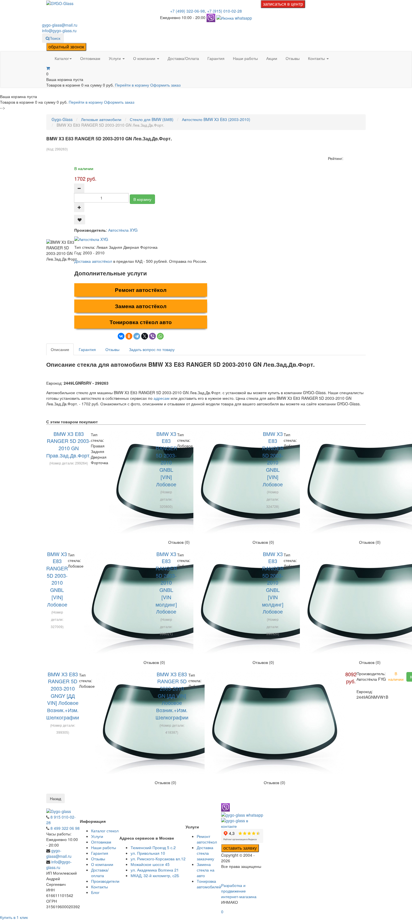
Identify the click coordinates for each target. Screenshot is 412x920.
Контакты (317, 58)
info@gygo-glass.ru (59, 30)
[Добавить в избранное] (79, 219)
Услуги (115, 58)
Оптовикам (90, 58)
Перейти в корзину (132, 85)
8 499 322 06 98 (65, 828)
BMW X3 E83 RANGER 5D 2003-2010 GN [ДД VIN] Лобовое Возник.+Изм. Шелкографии (172, 695)
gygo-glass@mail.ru (59, 25)
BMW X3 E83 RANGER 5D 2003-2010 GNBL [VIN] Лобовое (166, 459)
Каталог (62, 58)
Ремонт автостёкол (140, 290)
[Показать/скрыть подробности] (48, 68)
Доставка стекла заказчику (205, 853)
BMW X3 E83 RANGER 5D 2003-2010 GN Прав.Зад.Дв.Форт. (68, 444)
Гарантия (215, 58)
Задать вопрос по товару (152, 349)
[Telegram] (136, 336)
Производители (105, 881)
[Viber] (152, 336)
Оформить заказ (165, 85)
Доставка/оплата (100, 872)
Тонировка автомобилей (209, 883)
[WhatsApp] (160, 336)
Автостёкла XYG (123, 230)
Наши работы (245, 58)
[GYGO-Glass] (59, 3)
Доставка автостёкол (93, 261)
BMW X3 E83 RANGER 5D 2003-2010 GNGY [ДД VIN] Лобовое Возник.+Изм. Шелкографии (62, 695)
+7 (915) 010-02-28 (224, 11)
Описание (60, 349)
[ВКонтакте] (121, 336)
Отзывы (293, 58)
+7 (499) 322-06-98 (187, 11)
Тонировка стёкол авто (141, 322)
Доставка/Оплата (183, 58)
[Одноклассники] (129, 336)
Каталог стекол (105, 830)
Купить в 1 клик (14, 917)
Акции (271, 58)
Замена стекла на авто (205, 869)
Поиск (54, 38)
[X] (144, 336)
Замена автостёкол (140, 306)
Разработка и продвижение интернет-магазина (238, 890)
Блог (95, 892)
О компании (144, 58)
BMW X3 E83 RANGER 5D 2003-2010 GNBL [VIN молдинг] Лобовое (166, 582)
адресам (162, 398)
